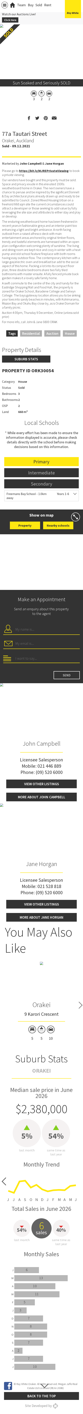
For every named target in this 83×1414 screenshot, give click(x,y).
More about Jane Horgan (41, 917)
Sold (38, 5)
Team (21, 5)
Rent (47, 5)
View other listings (41, 784)
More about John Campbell (41, 797)
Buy (30, 5)
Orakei (41, 1004)
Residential (31, 333)
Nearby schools (58, 525)
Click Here (10, 20)
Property (24, 525)
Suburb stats (26, 359)
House (70, 333)
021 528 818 (49, 886)
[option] (41, 1001)
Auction (52, 333)
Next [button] (81, 1005)
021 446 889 (49, 766)
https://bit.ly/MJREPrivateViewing (44, 171)
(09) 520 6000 (49, 772)
